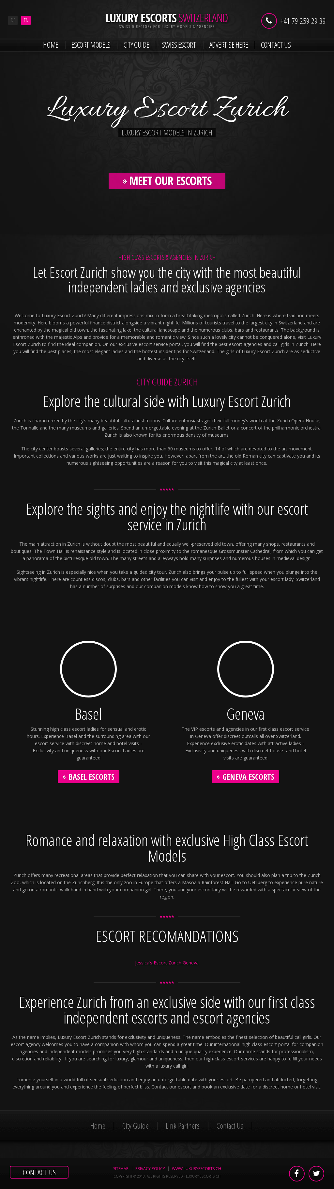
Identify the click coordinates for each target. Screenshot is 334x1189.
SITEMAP (121, 1168)
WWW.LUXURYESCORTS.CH (196, 1168)
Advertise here (228, 44)
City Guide (136, 44)
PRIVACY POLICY (150, 1168)
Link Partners (183, 1125)
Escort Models (91, 44)
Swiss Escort (179, 44)
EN (26, 20)
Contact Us (276, 44)
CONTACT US (39, 1172)
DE (13, 20)
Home (50, 44)
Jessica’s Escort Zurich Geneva (167, 963)
